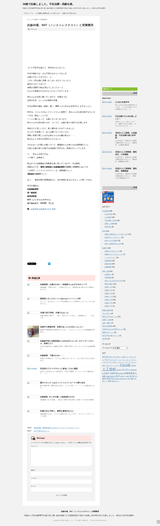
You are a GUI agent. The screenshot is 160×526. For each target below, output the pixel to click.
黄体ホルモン (115, 381)
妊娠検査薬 (129, 373)
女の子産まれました (42, 431)
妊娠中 (104, 248)
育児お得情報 (107, 326)
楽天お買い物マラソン (110, 335)
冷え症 (125, 369)
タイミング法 (111, 362)
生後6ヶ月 (108, 290)
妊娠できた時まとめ (69, 13)
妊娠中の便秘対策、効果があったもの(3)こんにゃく (62, 327)
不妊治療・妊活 (110, 220)
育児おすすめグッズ (109, 317)
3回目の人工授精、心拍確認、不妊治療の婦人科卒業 (126, 135)
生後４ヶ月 (109, 296)
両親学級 (133, 365)
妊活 (104, 231)
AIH (103, 357)
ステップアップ (126, 360)
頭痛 (109, 381)
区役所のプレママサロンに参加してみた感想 (59, 369)
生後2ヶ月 (108, 303)
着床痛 (122, 378)
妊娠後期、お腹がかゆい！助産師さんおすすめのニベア (63, 284)
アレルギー (106, 313)
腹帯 (132, 379)
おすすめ (116, 357)
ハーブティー (120, 362)
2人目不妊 (108, 214)
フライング (128, 362)
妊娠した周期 (109, 223)
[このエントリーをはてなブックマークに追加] (49, 264)
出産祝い (108, 274)
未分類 (104, 339)
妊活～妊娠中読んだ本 (113, 244)
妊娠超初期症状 (110, 376)
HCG (111, 357)
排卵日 (122, 376)
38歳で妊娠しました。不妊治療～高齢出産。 (49, 4)
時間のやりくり (108, 332)
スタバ (120, 360)
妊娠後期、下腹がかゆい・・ (52, 355)
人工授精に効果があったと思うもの (47, 13)
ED (107, 357)
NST (49, 209)
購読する (108, 89)
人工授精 (108, 217)
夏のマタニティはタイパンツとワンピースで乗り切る (62, 383)
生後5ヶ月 (108, 293)
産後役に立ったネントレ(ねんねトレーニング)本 (60, 299)
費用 (54, 209)
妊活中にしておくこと (113, 237)
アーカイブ (107, 348)
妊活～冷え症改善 (111, 240)
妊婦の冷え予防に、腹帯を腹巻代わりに (57, 411)
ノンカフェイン (110, 257)
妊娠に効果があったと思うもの (116, 234)
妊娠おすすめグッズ (112, 251)
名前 (33, 470)
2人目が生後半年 (122, 102)
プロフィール (28, 13)
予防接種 (108, 277)
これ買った (124, 357)
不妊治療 (105, 211)
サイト (33, 486)
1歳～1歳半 (106, 323)
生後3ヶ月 (108, 300)
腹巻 (128, 378)
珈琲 (104, 379)
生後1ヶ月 (108, 306)
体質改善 (118, 370)
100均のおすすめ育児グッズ (112, 329)
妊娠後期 (34, 209)
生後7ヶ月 (108, 287)
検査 (127, 376)
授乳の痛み (109, 284)
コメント (34, 446)
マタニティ (109, 365)
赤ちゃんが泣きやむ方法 (114, 281)
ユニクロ (116, 365)
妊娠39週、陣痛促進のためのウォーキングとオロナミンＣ (57, 428)
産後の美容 (106, 310)
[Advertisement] (61, 49)
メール (34, 478)
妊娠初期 (108, 261)
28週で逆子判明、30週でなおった (54, 313)
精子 (125, 378)
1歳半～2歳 (106, 320)
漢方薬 (131, 376)
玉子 (136, 376)
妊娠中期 (108, 264)
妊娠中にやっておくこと (114, 254)
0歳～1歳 (105, 271)
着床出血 (117, 378)
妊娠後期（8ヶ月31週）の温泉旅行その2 (57, 397)
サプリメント (111, 359)
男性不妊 (108, 227)
